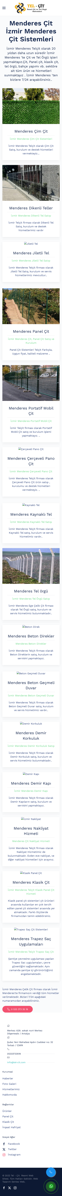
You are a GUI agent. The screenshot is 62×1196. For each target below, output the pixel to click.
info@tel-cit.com (16, 1062)
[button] (4, 8)
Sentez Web (18, 1181)
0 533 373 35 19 (19, 1009)
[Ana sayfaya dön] (31, 8)
